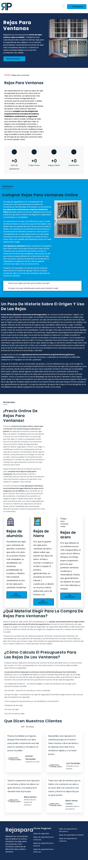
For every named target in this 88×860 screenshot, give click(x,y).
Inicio (7, 75)
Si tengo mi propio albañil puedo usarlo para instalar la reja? (33, 288)
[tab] (42, 283)
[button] (63, 6)
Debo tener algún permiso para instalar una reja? (29, 283)
